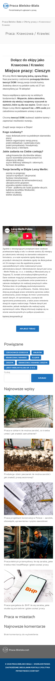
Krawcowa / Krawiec (16, 358)
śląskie (35, 358)
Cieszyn (9, 363)
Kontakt (34, 671)
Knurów (37, 352)
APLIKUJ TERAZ (27, 329)
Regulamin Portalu (30, 667)
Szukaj (7, 372)
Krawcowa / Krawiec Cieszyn (33, 363)
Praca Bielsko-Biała (11, 22)
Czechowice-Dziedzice (17, 352)
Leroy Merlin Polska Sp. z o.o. (20, 368)
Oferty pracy (30, 22)
